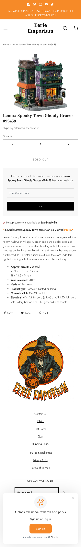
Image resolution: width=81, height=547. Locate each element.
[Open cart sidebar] (75, 28)
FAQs (40, 421)
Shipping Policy (40, 444)
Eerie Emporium (40, 28)
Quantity (7, 136)
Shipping (8, 128)
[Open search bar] (64, 28)
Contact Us (40, 414)
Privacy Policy (40, 460)
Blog (40, 436)
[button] (40, 82)
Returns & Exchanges (40, 453)
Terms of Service (40, 468)
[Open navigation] (5, 28)
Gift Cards (40, 429)
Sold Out (40, 159)
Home (6, 44)
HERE (67, 230)
